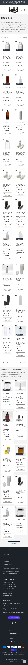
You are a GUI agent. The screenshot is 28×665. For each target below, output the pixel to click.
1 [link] (3, 362)
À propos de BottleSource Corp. (11, 568)
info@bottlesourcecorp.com (16, 612)
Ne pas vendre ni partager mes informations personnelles (11, 572)
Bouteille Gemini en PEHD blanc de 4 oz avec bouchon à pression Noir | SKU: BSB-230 (20, 215)
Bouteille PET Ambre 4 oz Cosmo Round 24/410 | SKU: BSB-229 (7, 124)
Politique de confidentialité (14, 656)
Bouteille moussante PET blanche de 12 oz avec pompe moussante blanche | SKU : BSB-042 (7, 246)
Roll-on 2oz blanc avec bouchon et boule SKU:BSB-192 (20, 184)
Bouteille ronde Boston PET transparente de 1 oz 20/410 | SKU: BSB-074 (7, 155)
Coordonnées (21, 659)
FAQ (4, 557)
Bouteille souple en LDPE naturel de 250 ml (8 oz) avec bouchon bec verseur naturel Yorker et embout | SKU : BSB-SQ (20, 91)
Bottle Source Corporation (10, 652)
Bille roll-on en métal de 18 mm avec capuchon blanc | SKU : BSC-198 (7, 341)
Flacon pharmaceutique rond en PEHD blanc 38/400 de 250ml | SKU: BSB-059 (20, 56)
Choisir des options (7, 69)
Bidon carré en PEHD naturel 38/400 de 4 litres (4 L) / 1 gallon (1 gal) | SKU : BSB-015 (20, 246)
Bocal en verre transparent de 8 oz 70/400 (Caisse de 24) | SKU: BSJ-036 (7, 395)
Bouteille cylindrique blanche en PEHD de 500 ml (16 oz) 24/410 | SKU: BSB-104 (20, 310)
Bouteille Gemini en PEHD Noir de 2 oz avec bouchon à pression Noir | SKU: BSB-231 (7, 215)
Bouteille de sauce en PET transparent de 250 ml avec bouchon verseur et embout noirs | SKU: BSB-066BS (20, 341)
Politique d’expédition (19, 654)
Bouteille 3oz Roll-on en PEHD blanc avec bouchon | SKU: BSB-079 (7, 184)
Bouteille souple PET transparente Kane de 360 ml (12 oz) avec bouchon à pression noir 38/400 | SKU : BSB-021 (7, 91)
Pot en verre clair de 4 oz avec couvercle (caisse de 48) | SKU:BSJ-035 (20, 521)
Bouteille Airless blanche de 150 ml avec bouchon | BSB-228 (20, 279)
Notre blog (6, 561)
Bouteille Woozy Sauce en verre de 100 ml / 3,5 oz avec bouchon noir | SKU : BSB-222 (7, 279)
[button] (3, 9)
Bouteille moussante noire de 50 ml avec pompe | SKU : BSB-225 (7, 309)
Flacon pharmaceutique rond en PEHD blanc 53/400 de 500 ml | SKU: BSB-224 (7, 56)
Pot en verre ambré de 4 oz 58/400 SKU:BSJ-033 (20, 459)
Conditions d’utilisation (15, 661)
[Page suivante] (24, 363)
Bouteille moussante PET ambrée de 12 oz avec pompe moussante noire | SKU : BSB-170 (7, 427)
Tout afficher (14, 543)
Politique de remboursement (11, 659)
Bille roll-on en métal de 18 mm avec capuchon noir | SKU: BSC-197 (20, 426)
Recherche (6, 554)
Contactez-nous (7, 564)
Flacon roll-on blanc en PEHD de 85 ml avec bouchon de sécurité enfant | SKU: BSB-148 (20, 155)
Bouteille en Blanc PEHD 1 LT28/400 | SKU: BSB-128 (20, 124)
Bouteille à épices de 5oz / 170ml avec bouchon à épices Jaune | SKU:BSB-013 (7, 461)
